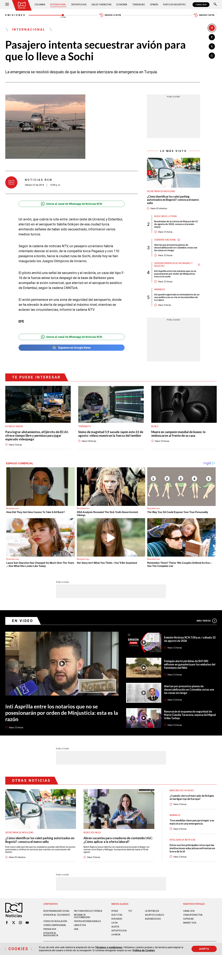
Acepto (204, 948)
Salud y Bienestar (101, 4)
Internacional (58, 4)
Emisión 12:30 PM (113, 15)
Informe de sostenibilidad (82, 916)
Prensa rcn (49, 929)
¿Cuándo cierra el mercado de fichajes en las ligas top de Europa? (192, 797)
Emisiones (15, 15)
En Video (22, 621)
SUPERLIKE (188, 919)
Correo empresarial (54, 925)
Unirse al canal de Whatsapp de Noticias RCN (74, 203)
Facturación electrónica (88, 911)
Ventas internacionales (87, 921)
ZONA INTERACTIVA (193, 915)
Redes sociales (92, 832)
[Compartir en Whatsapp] (212, 56)
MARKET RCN (189, 923)
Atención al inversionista (50, 934)
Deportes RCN (78, 4)
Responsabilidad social (56, 911)
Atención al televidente (56, 915)
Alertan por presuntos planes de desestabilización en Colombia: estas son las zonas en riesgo (175, 247)
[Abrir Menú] (7, 4)
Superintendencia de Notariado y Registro (173, 264)
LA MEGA (115, 934)
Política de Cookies (144, 950)
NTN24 (114, 911)
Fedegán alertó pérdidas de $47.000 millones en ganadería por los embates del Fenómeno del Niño (189, 664)
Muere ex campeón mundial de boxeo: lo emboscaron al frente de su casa (178, 433)
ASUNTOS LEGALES (154, 915)
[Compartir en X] (212, 46)
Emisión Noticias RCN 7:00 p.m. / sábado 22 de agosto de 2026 (190, 639)
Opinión (154, 4)
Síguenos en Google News (74, 347)
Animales (159, 289)
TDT (130, 911)
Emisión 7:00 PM (206, 15)
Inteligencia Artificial (183, 839)
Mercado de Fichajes (182, 790)
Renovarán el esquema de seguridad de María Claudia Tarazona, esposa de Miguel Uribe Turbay (190, 715)
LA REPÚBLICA (152, 911)
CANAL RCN (201, 4)
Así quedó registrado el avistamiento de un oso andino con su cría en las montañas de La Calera (176, 297)
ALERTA (115, 926)
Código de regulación (55, 921)
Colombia (40, 4)
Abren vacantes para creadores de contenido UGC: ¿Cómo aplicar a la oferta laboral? (118, 839)
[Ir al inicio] (22, 5)
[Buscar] (215, 5)
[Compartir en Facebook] (212, 37)
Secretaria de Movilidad (161, 191)
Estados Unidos (14, 426)
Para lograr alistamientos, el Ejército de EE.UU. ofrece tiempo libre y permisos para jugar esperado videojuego (37, 435)
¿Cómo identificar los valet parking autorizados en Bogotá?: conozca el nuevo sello (173, 200)
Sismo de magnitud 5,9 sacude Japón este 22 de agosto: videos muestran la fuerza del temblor (110, 433)
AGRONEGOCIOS (153, 919)
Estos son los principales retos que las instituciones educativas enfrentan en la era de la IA (192, 848)
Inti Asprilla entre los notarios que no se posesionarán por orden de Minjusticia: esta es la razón (175, 274)
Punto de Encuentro (174, 4)
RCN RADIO (116, 919)
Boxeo (154, 426)
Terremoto (84, 426)
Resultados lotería (165, 216)
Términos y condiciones (108, 947)
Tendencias (138, 4)
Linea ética (80, 925)
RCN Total (117, 915)
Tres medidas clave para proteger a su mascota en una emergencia (192, 822)
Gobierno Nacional (165, 239)
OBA (76, 929)
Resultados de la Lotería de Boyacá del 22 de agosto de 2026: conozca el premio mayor (176, 224)
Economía (121, 4)
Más (204, 620)
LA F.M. (114, 923)
